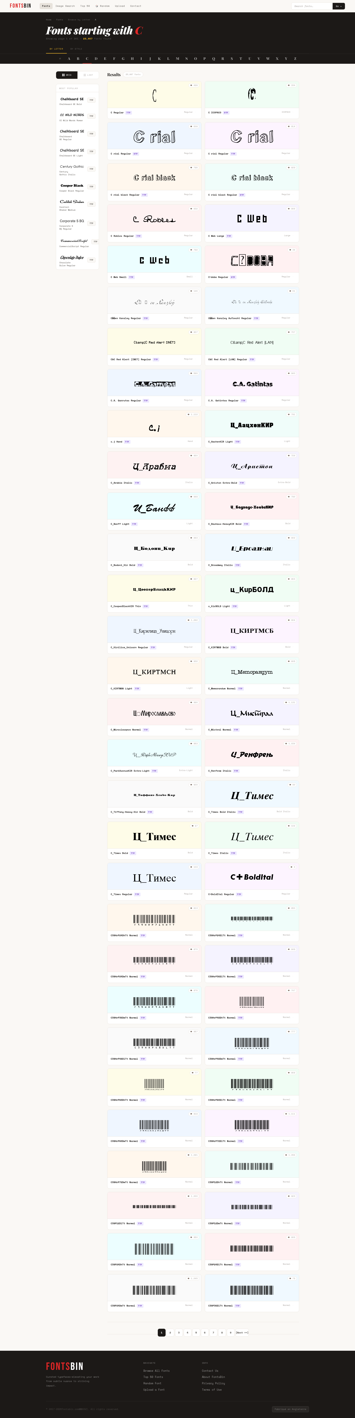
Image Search (65, 6)
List (90, 75)
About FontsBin (213, 1377)
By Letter (56, 48)
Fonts (46, 6)
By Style (76, 48)
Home (49, 19)
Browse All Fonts (156, 1371)
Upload (120, 6)
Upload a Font (154, 1390)
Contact (136, 6)
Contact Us (210, 1371)
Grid (68, 75)
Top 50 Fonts (153, 1377)
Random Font (152, 1383)
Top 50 (85, 6)
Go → (339, 6)
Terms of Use (212, 1390)
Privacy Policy (213, 1383)
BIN (20, 5)
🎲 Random (102, 6)
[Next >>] (242, 1332)
